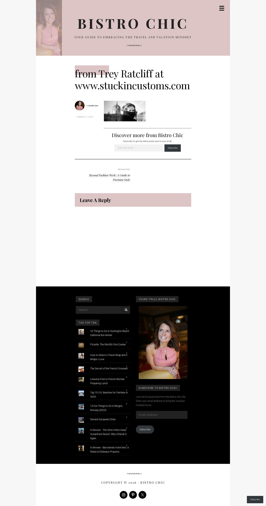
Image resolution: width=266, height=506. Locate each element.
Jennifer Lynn (93, 105)
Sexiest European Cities (103, 419)
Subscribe (172, 148)
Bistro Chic (133, 23)
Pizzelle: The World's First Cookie (108, 344)
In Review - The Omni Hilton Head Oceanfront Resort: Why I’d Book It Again (108, 434)
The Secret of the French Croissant (109, 368)
